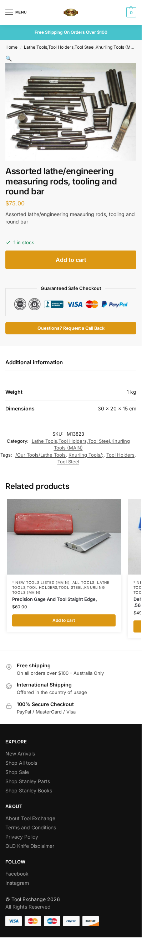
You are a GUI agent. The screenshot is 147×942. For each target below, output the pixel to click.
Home (11, 47)
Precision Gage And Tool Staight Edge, (54, 599)
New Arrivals (20, 753)
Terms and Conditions (30, 827)
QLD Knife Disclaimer (29, 846)
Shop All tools (21, 763)
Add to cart (71, 259)
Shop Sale (17, 772)
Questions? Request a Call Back (71, 328)
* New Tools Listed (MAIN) (41, 582)
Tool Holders (120, 455)
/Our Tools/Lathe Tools (40, 455)
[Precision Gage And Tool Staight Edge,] (64, 537)
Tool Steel (68, 461)
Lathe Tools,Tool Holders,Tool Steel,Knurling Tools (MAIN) (81, 47)
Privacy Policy (21, 837)
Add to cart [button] (63, 620)
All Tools (83, 582)
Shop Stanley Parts (27, 781)
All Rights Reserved (28, 907)
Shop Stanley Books (28, 790)
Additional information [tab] (34, 362)
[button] (130, 12)
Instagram (17, 883)
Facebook (17, 874)
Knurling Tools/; (86, 455)
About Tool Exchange (30, 818)
